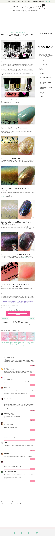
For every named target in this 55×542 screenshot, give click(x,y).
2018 (40, 66)
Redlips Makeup (7, 398)
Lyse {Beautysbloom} (8, 413)
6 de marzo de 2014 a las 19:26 (9, 472)
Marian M (6, 368)
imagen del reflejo (26, 257)
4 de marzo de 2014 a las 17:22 (9, 454)
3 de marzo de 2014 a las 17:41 (9, 379)
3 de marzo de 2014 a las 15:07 (9, 357)
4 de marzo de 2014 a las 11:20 (9, 443)
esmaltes (20, 99)
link (50, 52)
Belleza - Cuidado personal (18, 32)
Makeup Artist (7, 387)
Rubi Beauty (6, 461)
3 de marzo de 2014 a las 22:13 (9, 414)
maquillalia (18, 293)
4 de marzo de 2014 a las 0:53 (9, 424)
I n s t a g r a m (24, 310)
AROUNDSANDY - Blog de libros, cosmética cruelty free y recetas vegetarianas (25, 537)
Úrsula (5, 442)
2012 (40, 96)
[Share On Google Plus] (31, 318)
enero (41, 93)
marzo (41, 76)
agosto (41, 74)
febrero (41, 92)
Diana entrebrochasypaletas (10, 471)
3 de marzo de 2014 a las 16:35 (9, 369)
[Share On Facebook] (30, 318)
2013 (40, 95)
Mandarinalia (6, 453)
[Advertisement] (18, 24)
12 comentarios (5, 318)
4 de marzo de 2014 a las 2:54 (9, 434)
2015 (40, 70)
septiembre (42, 73)
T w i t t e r (11, 310)
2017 (40, 68)
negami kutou (7, 377)
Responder (32, 365)
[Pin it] (33, 318)
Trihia (5, 423)
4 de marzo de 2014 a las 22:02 (9, 463)
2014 (40, 72)
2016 (40, 69)
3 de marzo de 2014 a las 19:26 (9, 399)
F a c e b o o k (17, 310)
